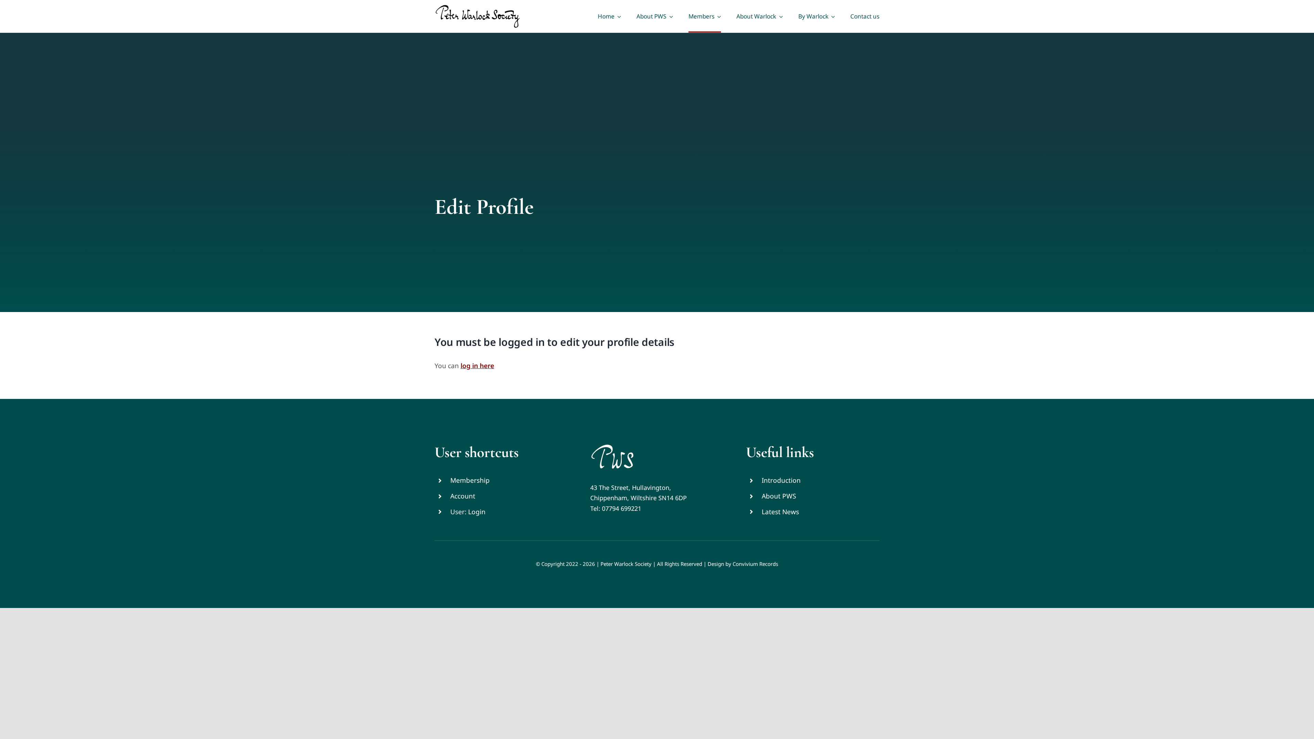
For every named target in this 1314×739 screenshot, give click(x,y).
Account (462, 496)
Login (477, 511)
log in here (477, 365)
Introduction (781, 480)
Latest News (780, 511)
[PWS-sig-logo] (612, 446)
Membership (470, 480)
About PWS (779, 496)
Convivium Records (755, 563)
